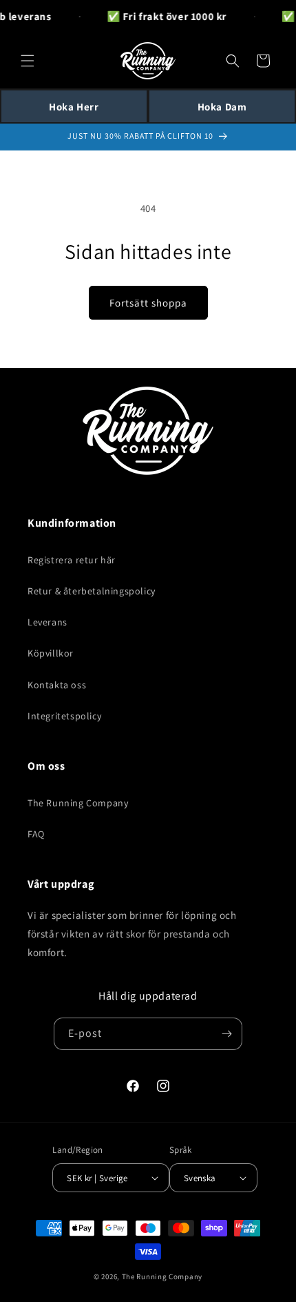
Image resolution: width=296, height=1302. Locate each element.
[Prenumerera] (226, 1034)
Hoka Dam (222, 106)
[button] (27, 61)
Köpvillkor (51, 653)
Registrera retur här (72, 560)
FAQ (36, 834)
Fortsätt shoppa (148, 302)
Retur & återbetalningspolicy (92, 591)
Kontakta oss (57, 685)
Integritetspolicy (64, 716)
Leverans (47, 622)
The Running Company (78, 803)
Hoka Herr (73, 106)
